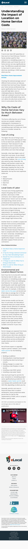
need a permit (5, 350)
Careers (14, 478)
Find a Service (14, 485)
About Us (14, 476)
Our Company (14, 475)
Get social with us (14, 465)
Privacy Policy (14, 536)
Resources (14, 483)
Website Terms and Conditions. (15, 524)
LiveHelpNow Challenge (14, 513)
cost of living (22, 159)
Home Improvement (9, 6)
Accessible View (14, 532)
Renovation (16, 6)
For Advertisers (14, 490)
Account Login (14, 492)
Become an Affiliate (14, 495)
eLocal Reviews (14, 497)
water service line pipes (8, 291)
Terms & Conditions (14, 533)
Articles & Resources (14, 487)
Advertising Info (14, 494)
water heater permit (14, 381)
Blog (2, 6)
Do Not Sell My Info (14, 535)
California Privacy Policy (14, 537)
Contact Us (14, 480)
